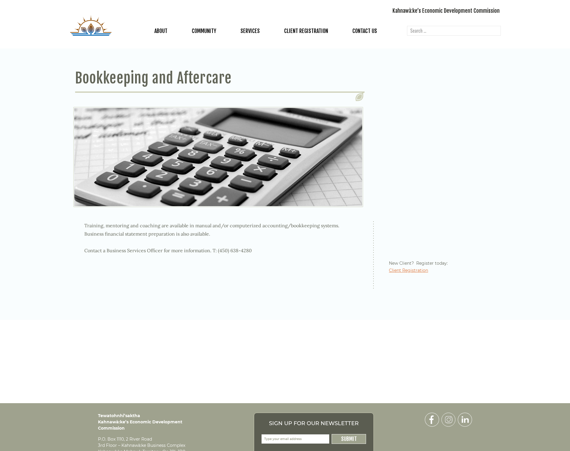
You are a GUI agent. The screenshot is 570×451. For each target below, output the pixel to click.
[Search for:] (454, 31)
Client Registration (306, 31)
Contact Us (364, 31)
